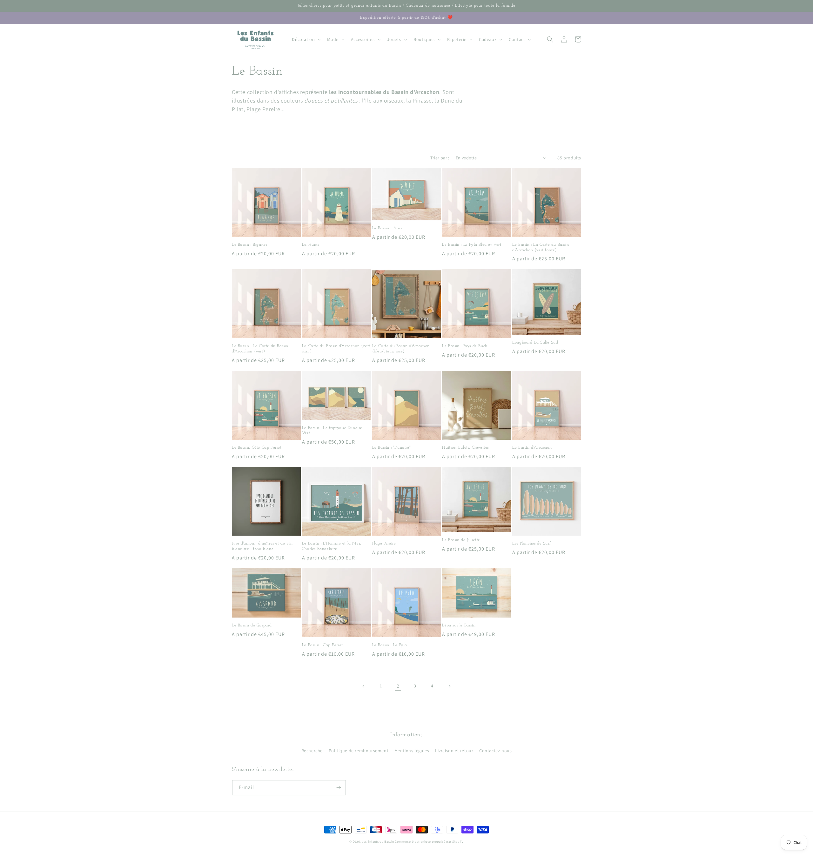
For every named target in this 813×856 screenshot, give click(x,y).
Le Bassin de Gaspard (252, 625)
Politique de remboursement (359, 750)
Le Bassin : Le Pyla (389, 645)
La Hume (311, 245)
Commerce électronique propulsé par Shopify (429, 841)
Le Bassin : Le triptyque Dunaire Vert (332, 430)
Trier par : (439, 158)
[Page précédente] (364, 686)
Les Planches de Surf (531, 543)
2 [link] (398, 686)
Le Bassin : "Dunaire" (391, 447)
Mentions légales (411, 750)
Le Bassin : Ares (387, 228)
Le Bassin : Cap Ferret (322, 645)
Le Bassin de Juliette (461, 540)
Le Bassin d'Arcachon (532, 447)
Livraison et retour (454, 750)
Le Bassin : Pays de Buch (464, 346)
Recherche (312, 750)
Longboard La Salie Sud (535, 342)
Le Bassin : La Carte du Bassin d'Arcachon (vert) (260, 348)
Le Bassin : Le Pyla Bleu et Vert (471, 245)
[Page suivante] (449, 686)
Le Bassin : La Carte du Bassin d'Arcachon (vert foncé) (540, 247)
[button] (305, 39)
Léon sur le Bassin (458, 625)
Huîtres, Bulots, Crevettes (465, 447)
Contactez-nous (495, 750)
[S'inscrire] (339, 787)
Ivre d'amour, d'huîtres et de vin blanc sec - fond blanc (262, 546)
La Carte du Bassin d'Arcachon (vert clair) (336, 348)
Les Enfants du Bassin (378, 841)
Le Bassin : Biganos (249, 245)
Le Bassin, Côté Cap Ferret (257, 447)
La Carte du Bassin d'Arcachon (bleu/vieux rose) (401, 348)
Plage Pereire (384, 543)
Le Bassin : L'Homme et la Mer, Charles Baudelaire (331, 546)
